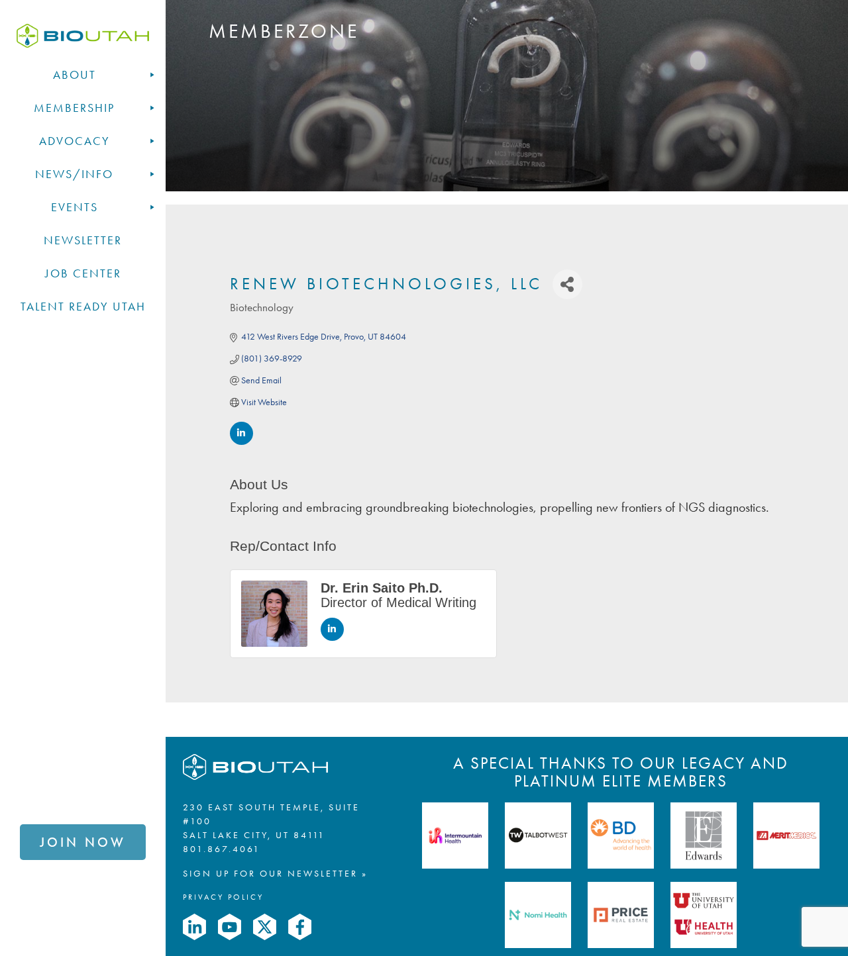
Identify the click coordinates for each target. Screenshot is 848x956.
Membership (74, 108)
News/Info (74, 174)
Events (74, 207)
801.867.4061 (221, 849)
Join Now (83, 842)
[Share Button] (567, 284)
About (74, 75)
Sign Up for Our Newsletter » (275, 873)
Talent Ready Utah (83, 306)
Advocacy (74, 141)
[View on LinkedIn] (241, 442)
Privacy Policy (223, 897)
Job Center (83, 273)
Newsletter (83, 240)
